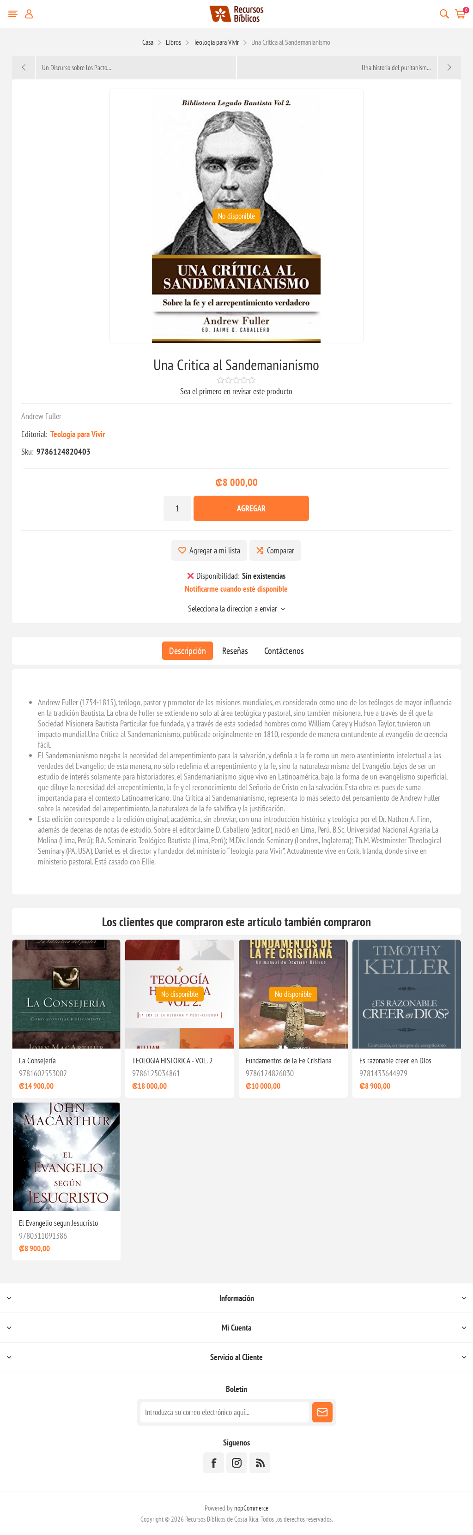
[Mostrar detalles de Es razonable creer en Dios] (406, 994)
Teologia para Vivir (77, 434)
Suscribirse (322, 1412)
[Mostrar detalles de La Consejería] (66, 994)
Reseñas (235, 651)
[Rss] (259, 1462)
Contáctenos (284, 651)
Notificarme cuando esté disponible (236, 588)
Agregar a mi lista (214, 550)
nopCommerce (251, 1508)
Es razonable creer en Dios (395, 1060)
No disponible (236, 216)
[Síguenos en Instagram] (236, 1462)
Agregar (251, 508)
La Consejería (37, 1060)
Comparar (280, 550)
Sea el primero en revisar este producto (236, 391)
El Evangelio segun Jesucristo (58, 1223)
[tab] (187, 651)
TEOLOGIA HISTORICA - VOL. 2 (172, 1060)
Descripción (187, 651)
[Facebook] (213, 1462)
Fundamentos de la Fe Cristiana (289, 1060)
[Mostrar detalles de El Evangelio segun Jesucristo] (66, 1157)
